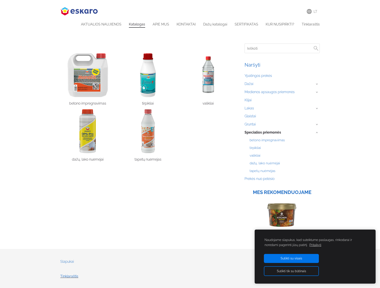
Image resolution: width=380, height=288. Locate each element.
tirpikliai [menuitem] (255, 148)
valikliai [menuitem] (255, 156)
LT (314, 11)
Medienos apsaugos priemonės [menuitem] (270, 92)
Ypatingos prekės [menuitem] (258, 76)
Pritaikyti (315, 245)
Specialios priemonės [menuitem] (263, 132)
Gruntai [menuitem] (250, 124)
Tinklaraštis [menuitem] (311, 24)
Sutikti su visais (291, 258)
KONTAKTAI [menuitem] (186, 24)
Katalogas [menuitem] (137, 24)
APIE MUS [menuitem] (161, 24)
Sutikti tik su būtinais (291, 271)
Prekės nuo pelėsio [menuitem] (259, 179)
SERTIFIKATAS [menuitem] (246, 24)
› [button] (317, 84)
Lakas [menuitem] (249, 108)
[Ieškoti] (316, 48)
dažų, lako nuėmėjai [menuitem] (265, 163)
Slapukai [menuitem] (67, 261)
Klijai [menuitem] (248, 100)
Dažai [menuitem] (249, 84)
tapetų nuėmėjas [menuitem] (262, 171)
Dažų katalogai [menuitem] (215, 24)
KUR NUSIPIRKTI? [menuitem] (280, 24)
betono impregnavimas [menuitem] (267, 140)
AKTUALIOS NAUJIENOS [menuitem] (101, 24)
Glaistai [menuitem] (250, 116)
